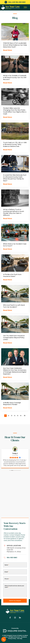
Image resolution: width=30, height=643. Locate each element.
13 (24, 415)
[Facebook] (10, 617)
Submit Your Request (15, 600)
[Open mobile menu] (25, 7)
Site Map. (19, 638)
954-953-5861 (12, 557)
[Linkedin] (20, 617)
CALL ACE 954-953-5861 (17, 2)
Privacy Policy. (12, 638)
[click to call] (3, 639)
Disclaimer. (24, 637)
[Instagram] (15, 617)
